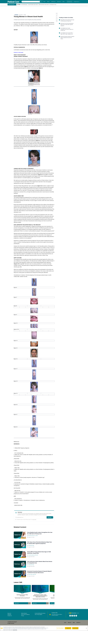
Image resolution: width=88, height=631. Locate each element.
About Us (9, 613)
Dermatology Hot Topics (52, 4)
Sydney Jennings (31, 545)
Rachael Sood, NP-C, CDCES (33, 535)
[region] (44, 628)
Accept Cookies (75, 628)
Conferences (53, 1)
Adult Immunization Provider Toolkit (43, 4)
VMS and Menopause (24, 4)
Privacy (22, 615)
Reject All (68, 628)
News (44, 1)
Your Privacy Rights (38, 614)
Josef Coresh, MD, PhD (32, 574)
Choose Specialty (11, 4)
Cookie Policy (15, 629)
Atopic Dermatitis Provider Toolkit (33, 4)
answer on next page (18, 52)
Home (65, 622)
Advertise (9, 614)
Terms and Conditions (25, 614)
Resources (59, 1)
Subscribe (49, 517)
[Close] (86, 628)
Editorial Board (24, 613)
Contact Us (10, 615)
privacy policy (34, 519)
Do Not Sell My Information (40, 613)
